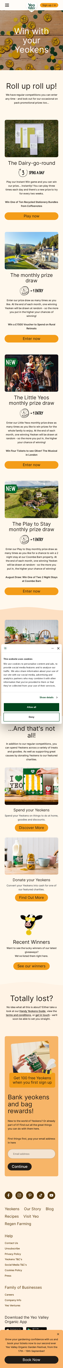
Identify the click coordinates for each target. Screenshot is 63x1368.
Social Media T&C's (16, 1264)
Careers (9, 1294)
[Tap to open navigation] (7, 5)
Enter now (31, 338)
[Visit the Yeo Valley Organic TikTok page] (40, 1195)
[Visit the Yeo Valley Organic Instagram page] (19, 1195)
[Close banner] (58, 648)
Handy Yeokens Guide (32, 1011)
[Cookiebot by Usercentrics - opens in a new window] (41, 648)
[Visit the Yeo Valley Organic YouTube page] (51, 1195)
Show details (47, 697)
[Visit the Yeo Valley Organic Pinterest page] (30, 1195)
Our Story (32, 1209)
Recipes (12, 1216)
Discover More (31, 827)
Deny (31, 717)
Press (8, 1275)
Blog (50, 1209)
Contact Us (11, 1243)
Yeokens (12, 1209)
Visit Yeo (31, 1216)
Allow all (31, 707)
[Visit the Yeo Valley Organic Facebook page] (8, 1195)
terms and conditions (18, 1015)
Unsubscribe (12, 1248)
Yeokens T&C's (13, 1259)
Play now (31, 216)
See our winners (31, 966)
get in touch (42, 1015)
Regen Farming (18, 1224)
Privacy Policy (13, 1253)
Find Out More (31, 897)
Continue (20, 1166)
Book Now (31, 1360)
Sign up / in (49, 5)
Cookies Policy (13, 1270)
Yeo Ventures (12, 1305)
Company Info (13, 1300)
